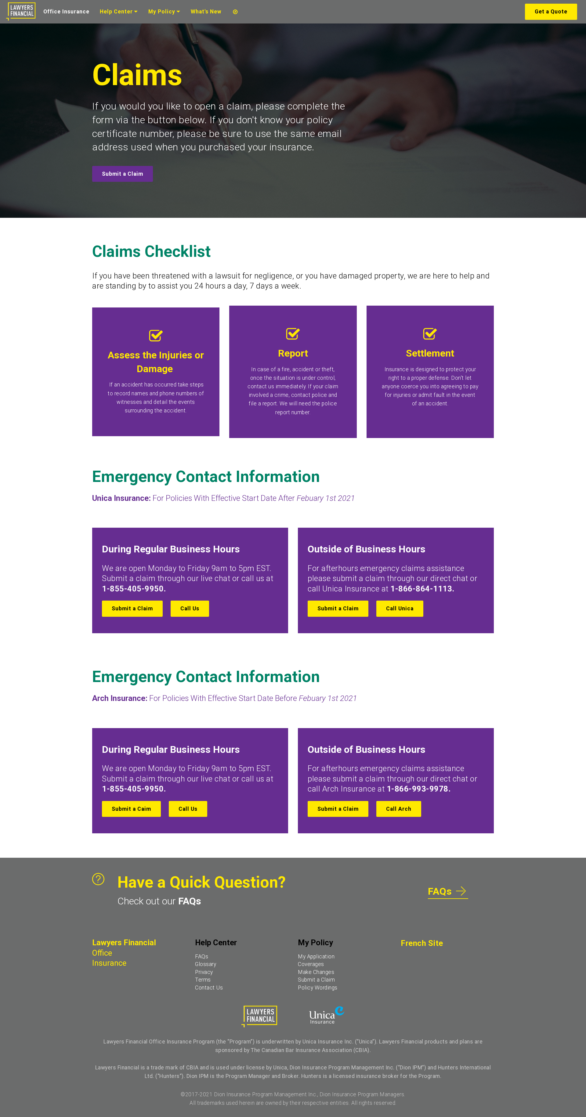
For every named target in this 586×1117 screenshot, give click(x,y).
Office (102, 952)
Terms (203, 980)
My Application (316, 957)
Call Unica (400, 608)
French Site (422, 943)
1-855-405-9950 (133, 588)
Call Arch (398, 809)
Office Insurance (66, 12)
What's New (206, 12)
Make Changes (316, 972)
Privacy (204, 972)
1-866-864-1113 (421, 588)
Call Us (189, 608)
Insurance (109, 963)
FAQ (200, 957)
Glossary (205, 964)
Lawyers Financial (124, 942)
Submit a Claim (122, 174)
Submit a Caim (131, 809)
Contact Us (209, 988)
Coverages (311, 964)
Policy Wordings (318, 988)
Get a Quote (551, 12)
